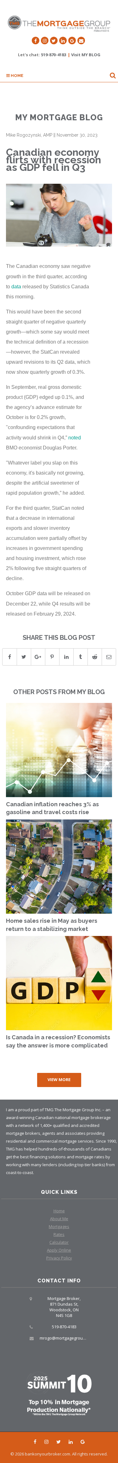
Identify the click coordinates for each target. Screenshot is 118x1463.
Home (16, 75)
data (16, 286)
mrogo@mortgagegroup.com (67, 1338)
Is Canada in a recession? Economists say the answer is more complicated (58, 1041)
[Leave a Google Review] (72, 40)
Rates (59, 1234)
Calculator (59, 1242)
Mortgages (59, 1226)
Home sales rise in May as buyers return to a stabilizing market (51, 924)
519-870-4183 (53, 54)
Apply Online (59, 1250)
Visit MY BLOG (85, 54)
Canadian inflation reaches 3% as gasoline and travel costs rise (52, 808)
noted (74, 437)
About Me (59, 1218)
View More (59, 1079)
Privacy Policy (59, 1258)
